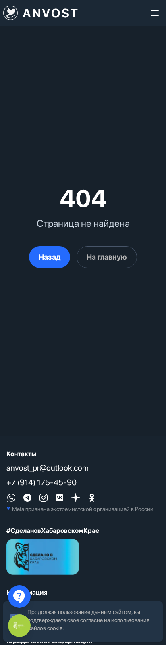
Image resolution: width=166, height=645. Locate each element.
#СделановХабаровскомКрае (52, 530)
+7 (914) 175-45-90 (41, 482)
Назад (49, 257)
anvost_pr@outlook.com (47, 468)
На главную (107, 257)
